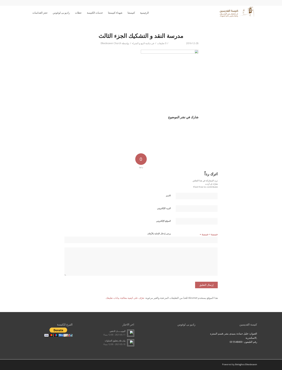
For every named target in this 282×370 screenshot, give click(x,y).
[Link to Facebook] (26, 3)
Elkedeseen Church (111, 43)
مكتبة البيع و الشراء (141, 43)
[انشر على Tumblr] (128, 128)
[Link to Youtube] (32, 3)
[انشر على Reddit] (102, 128)
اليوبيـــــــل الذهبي (117, 331)
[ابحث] (26, 12)
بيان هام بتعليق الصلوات (115, 340)
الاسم (168, 195)
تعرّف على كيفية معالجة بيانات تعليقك (125, 298)
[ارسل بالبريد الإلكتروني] (90, 128)
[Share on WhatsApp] (166, 128)
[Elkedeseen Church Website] (237, 12)
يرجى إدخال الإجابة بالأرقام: (159, 233)
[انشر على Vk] (115, 128)
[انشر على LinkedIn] (141, 128)
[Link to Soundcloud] (37, 3)
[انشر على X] (179, 128)
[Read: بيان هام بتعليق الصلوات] (130, 342)
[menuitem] (145, 12)
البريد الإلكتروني (164, 208)
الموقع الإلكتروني (163, 220)
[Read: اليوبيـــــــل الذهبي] (130, 333)
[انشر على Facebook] (192, 128)
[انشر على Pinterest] (153, 128)
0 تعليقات (161, 43)
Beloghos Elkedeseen (246, 364)
